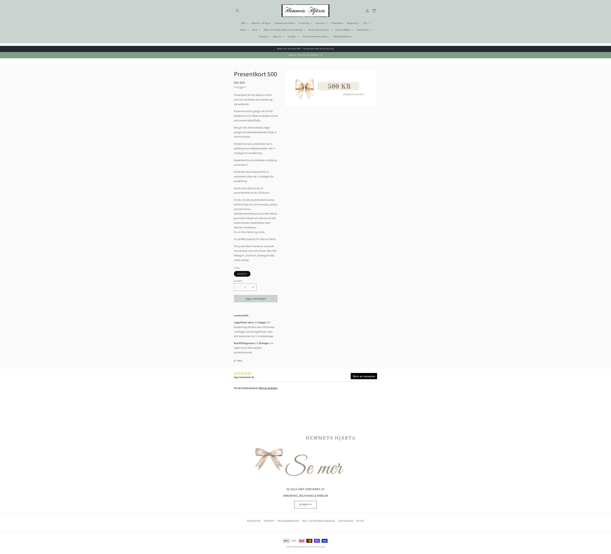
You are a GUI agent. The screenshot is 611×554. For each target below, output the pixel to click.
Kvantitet (238, 281)
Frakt (240, 87)
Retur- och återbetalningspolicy (318, 520)
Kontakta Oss (254, 520)
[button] (237, 10)
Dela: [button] (239, 360)
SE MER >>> (305, 504)
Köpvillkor (269, 520)
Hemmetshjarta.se (300, 547)
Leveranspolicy (345, 520)
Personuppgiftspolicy (288, 520)
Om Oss (360, 520)
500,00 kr (242, 273)
